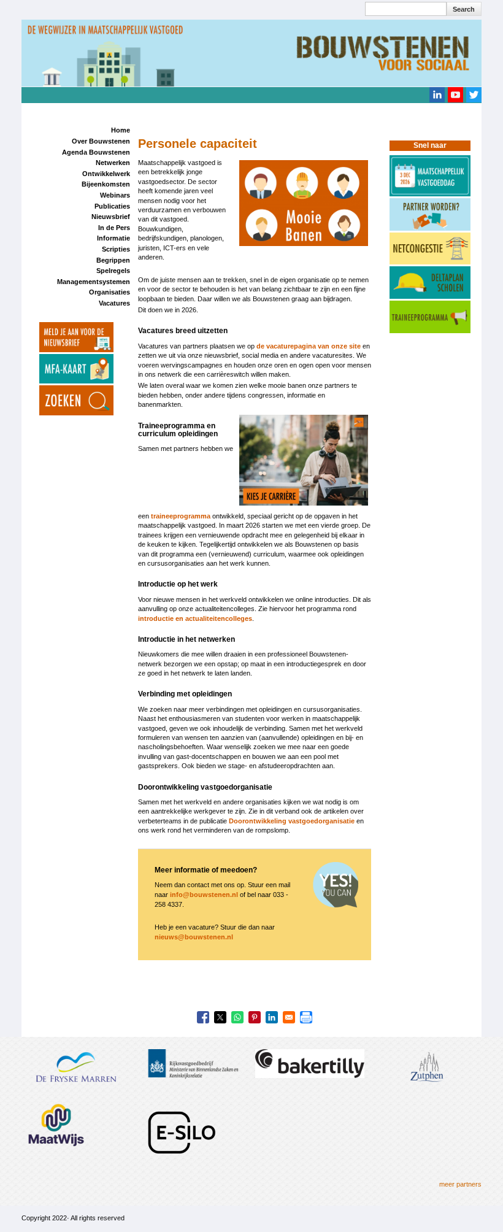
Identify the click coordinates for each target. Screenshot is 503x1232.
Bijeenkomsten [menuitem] (106, 184)
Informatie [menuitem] (113, 238)
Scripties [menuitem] (116, 249)
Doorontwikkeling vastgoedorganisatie (292, 821)
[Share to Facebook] (203, 1017)
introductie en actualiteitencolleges (195, 618)
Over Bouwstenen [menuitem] (101, 141)
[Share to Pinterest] (254, 1017)
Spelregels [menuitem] (113, 270)
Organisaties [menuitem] (109, 292)
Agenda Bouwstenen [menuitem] (96, 152)
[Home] (251, 52)
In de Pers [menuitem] (114, 227)
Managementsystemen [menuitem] (93, 281)
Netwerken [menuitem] (113, 162)
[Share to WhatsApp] (237, 1017)
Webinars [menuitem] (115, 195)
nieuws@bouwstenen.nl (194, 937)
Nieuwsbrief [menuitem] (110, 216)
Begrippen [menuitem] (113, 260)
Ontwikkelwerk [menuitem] (106, 173)
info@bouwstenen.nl (204, 894)
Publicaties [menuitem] (112, 206)
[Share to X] (220, 1017)
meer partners (460, 1184)
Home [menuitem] (120, 130)
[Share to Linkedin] (272, 1017)
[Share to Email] (289, 1017)
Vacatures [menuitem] (114, 303)
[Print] (306, 1017)
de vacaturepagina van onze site (308, 346)
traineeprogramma (180, 516)
